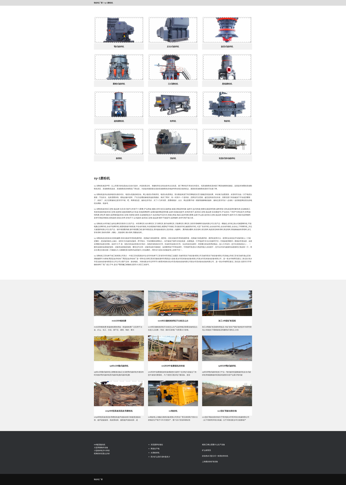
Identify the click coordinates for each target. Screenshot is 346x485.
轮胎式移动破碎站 (227, 158)
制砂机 (227, 121)
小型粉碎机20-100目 (102, 451)
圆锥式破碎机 (119, 84)
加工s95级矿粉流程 (227, 321)
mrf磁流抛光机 (99, 445)
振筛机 (119, 158)
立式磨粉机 (173, 84)
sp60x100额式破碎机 (118, 366)
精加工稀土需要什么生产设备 (213, 445)
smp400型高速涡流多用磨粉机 (119, 411)
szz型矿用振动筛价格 (227, 411)
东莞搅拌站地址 (157, 445)
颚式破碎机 (119, 46)
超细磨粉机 (119, 121)
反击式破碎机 (173, 46)
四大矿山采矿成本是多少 (160, 457)
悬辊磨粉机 (227, 84)
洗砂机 (173, 158)
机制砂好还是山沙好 (102, 453)
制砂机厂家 (98, 3)
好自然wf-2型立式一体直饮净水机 (215, 456)
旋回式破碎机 (227, 46)
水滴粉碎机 (155, 453)
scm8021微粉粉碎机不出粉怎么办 (173, 321)
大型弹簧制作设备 (101, 448)
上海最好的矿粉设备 (210, 462)
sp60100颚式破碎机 (227, 366)
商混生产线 (155, 449)
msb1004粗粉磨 (119, 321)
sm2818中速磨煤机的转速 (173, 366)
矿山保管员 (206, 450)
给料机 (173, 121)
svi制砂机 (173, 411)
